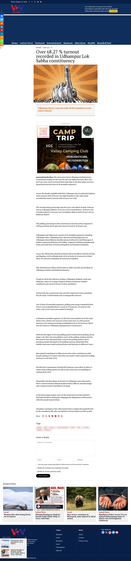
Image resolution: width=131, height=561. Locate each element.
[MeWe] (2, 34)
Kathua (73, 427)
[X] (106, 532)
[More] (2, 44)
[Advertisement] (65, 27)
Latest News (41, 512)
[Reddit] (2, 23)
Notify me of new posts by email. (49, 471)
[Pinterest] (2, 30)
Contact (81, 538)
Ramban (39, 430)
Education (59, 541)
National (59, 550)
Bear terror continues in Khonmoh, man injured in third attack (81, 516)
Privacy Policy (83, 541)
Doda (45, 427)
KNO (79, 427)
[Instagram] (109, 532)
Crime (58, 538)
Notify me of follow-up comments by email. (53, 468)
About (81, 534)
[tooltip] (29, 1)
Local (38, 47)
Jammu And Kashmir (62, 427)
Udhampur (47, 430)
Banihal (39, 427)
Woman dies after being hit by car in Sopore (17, 515)
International (60, 547)
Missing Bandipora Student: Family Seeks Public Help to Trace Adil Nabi (48, 516)
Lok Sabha (85, 427)
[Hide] (0, 48)
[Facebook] (2, 16)
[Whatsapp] (2, 41)
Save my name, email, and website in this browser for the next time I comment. (63, 464)
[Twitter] (2, 19)
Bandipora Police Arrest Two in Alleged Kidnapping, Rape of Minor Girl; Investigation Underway (113, 517)
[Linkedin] (2, 26)
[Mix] (2, 37)
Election (52, 427)
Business (59, 534)
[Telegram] (113, 532)
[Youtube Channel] (116, 532)
